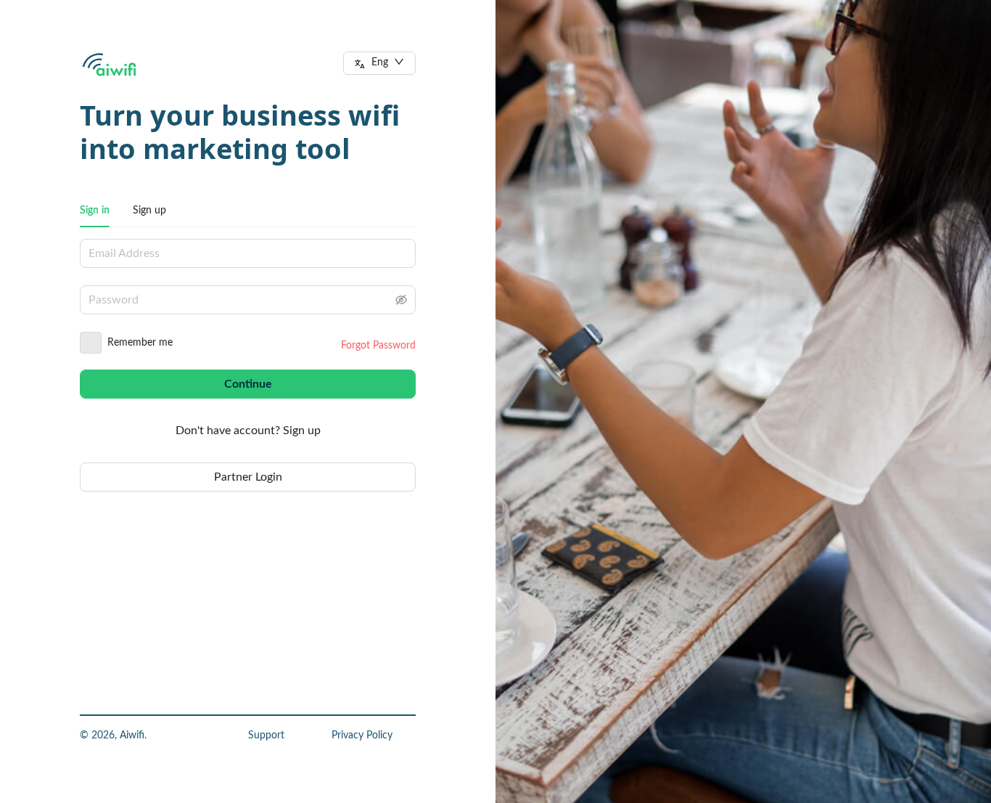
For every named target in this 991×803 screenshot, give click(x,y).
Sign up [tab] (149, 210)
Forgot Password (378, 346)
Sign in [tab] (95, 210)
